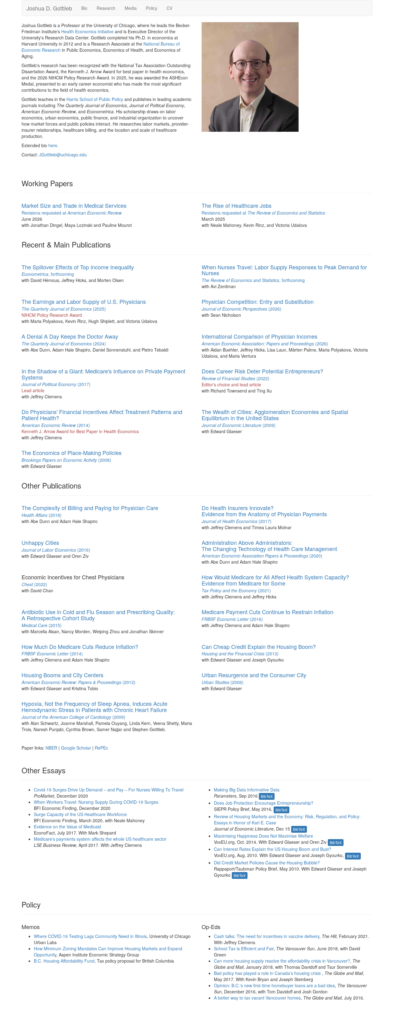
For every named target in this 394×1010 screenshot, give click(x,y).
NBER (51, 748)
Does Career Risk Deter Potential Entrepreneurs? (262, 371)
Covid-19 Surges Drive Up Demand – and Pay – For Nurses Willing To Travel (108, 790)
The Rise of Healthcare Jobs (236, 205)
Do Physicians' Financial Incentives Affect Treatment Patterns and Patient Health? (102, 415)
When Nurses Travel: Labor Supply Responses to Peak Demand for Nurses (284, 270)
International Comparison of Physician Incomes (259, 336)
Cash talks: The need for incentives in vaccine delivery (266, 936)
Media (131, 8)
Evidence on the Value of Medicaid (67, 826)
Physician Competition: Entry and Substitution (258, 301)
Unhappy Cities (40, 542)
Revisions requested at (72, 213)
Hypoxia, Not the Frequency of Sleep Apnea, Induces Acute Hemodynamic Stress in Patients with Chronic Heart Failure (94, 706)
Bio (84, 8)
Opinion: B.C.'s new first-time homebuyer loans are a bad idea (274, 985)
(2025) (64, 309)
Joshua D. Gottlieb (49, 8)
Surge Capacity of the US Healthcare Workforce (80, 814)
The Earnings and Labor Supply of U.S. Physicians (84, 301)
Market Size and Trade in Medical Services (74, 205)
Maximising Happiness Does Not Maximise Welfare (263, 836)
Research (106, 8)
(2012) (78, 682)
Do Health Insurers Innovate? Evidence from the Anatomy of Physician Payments (264, 511)
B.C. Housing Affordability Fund (64, 961)
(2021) (236, 590)
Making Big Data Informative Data (246, 790)
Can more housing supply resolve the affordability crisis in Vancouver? (282, 961)
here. (53, 145)
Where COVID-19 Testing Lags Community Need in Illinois (90, 936)
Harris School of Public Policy (94, 99)
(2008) (66, 460)
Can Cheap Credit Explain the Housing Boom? (259, 646)
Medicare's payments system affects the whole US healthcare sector (100, 839)
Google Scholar (76, 748)
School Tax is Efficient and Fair (244, 948)
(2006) (222, 682)
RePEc (101, 748)
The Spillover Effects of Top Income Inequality (78, 267)
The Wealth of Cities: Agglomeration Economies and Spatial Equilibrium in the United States (275, 415)
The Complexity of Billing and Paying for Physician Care (90, 508)
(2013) (240, 653)
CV (169, 8)
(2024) (64, 343)
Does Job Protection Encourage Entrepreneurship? (263, 803)
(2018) (42, 515)
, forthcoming (48, 274)
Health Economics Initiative (87, 31)
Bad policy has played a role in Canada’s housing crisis (268, 973)
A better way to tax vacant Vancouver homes (257, 998)
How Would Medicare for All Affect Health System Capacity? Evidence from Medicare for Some (275, 580)
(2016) (56, 550)
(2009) (238, 425)
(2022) (235, 378)
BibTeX (267, 796)
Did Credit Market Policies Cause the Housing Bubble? (267, 862)
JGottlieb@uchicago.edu (63, 154)
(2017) (56, 384)
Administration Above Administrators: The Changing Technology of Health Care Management (269, 545)
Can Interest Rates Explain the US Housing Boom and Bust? (272, 849)
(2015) (42, 625)
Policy (151, 8)
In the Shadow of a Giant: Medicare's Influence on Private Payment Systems (103, 374)
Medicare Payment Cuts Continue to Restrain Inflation (267, 612)
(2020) (262, 556)
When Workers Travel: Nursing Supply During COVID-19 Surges (96, 802)
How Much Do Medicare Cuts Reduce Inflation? (80, 646)
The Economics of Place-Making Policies (72, 453)
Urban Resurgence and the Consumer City (254, 675)
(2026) (241, 309)
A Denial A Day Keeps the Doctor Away (70, 336)
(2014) (56, 425)
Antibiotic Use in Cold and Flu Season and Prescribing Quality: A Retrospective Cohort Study (98, 615)
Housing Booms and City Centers (62, 675)
